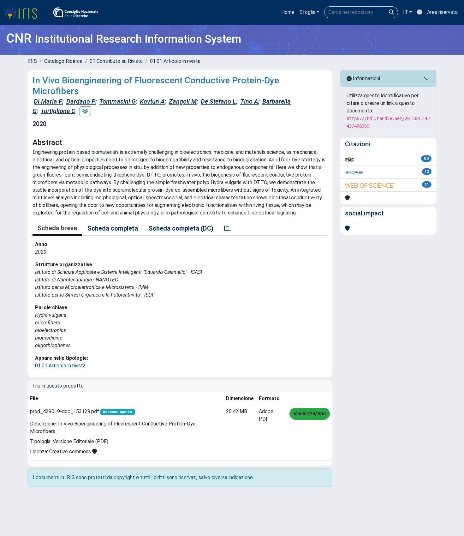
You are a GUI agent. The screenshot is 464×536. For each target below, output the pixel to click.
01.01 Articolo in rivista (175, 61)
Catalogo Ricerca (63, 61)
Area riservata (442, 12)
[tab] (227, 228)
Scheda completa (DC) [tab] (181, 228)
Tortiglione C (58, 111)
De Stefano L (218, 101)
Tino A (249, 101)
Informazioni (366, 78)
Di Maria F (48, 101)
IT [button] (405, 12)
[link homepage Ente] (75, 12)
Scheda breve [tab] (57, 228)
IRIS (32, 61)
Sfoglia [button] (307, 12)
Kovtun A (152, 101)
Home (287, 12)
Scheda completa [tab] (112, 228)
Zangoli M (183, 101)
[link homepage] (23, 12)
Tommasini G (117, 101)
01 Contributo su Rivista (116, 61)
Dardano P (80, 101)
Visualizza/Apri (310, 414)
